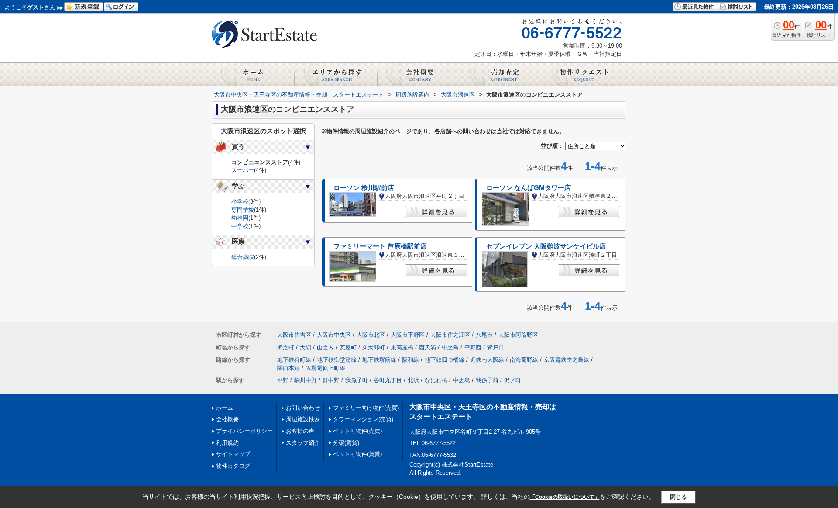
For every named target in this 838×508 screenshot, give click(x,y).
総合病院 (242, 257)
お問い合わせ (303, 407)
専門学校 (242, 210)
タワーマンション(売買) (363, 419)
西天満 (427, 347)
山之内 (325, 347)
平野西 (472, 347)
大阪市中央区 (334, 335)
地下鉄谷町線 (294, 359)
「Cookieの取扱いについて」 (565, 497)
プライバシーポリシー (244, 431)
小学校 (239, 201)
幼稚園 (239, 217)
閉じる (678, 497)
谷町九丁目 (388, 380)
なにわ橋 (436, 380)
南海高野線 (524, 359)
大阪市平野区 (408, 335)
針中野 (331, 380)
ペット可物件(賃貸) (357, 454)
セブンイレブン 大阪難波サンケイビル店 (546, 246)
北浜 (413, 380)
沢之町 (285, 347)
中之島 (450, 347)
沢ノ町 (512, 380)
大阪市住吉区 (294, 335)
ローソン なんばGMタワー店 (528, 187)
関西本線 (288, 368)
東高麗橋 (402, 347)
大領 (305, 347)
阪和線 (410, 359)
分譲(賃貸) (346, 442)
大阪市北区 (371, 335)
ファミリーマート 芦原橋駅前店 (380, 246)
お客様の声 (300, 431)
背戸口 (495, 347)
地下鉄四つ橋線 (444, 359)
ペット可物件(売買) (357, 431)
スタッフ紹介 (303, 442)
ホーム (224, 407)
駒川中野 (305, 380)
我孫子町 (356, 380)
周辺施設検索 (303, 419)
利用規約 (227, 442)
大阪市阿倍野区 (518, 335)
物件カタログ (233, 466)
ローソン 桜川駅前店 (363, 187)
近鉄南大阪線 (487, 359)
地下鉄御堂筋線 (337, 359)
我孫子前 (487, 380)
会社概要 (227, 419)
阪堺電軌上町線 (325, 368)
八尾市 (484, 335)
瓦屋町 (348, 347)
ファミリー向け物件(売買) (366, 407)
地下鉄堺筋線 (379, 359)
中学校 (239, 226)
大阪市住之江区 (450, 335)
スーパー (242, 170)
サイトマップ (233, 454)
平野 (282, 380)
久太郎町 (373, 347)
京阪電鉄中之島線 (566, 359)
